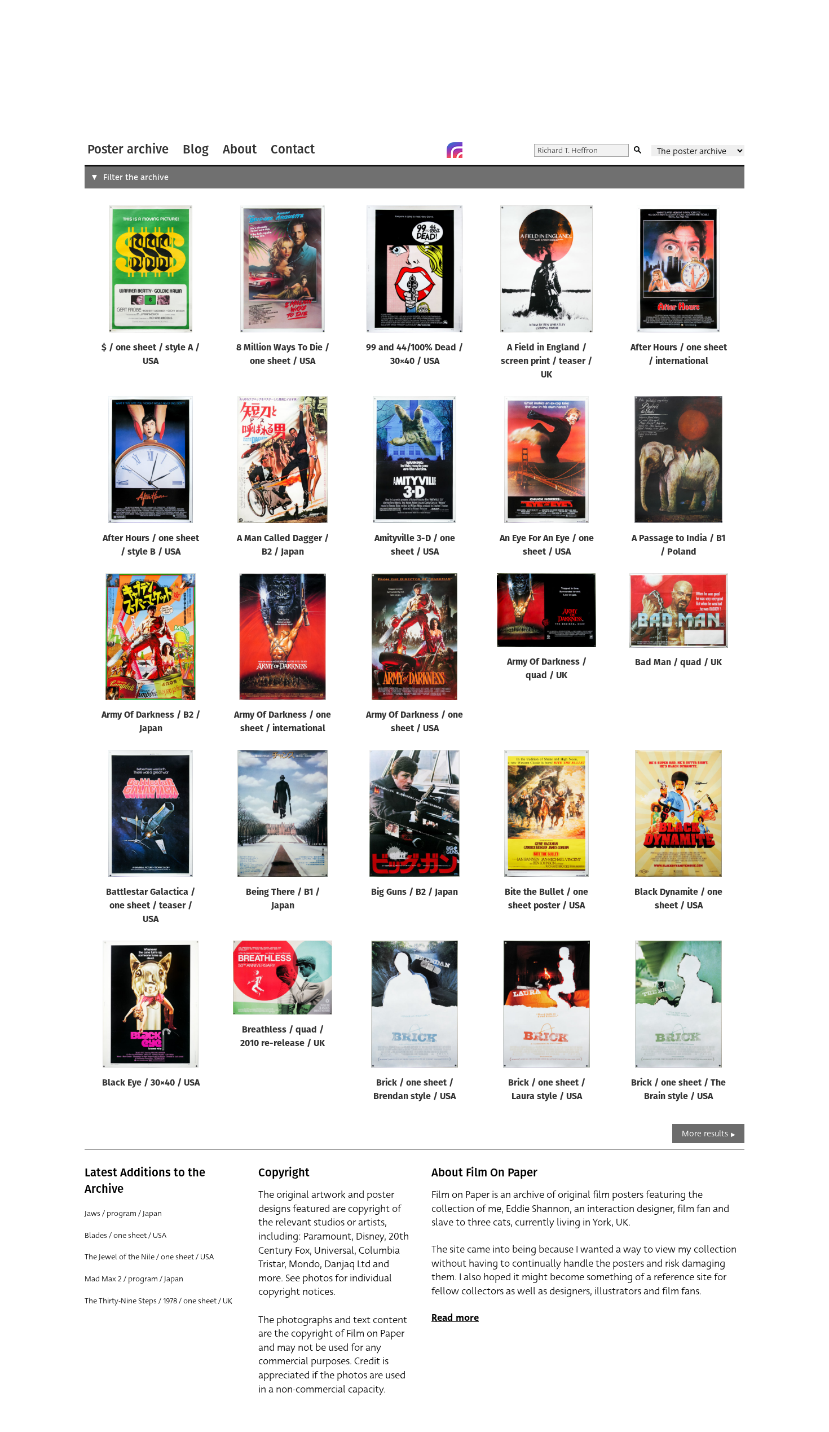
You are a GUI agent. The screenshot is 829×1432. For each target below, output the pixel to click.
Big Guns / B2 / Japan (414, 892)
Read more (455, 1318)
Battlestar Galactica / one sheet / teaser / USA (150, 906)
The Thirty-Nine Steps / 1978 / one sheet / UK (158, 1300)
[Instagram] (454, 150)
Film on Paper (114, 69)
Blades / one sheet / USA (125, 1235)
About (240, 149)
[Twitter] (409, 150)
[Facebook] (432, 150)
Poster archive (128, 149)
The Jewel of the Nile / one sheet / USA (149, 1256)
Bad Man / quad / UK (678, 662)
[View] (150, 271)
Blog (196, 149)
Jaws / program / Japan (123, 1213)
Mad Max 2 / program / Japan (134, 1278)
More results (705, 1133)
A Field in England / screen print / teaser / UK (546, 362)
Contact (293, 149)
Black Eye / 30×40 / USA (151, 1083)
